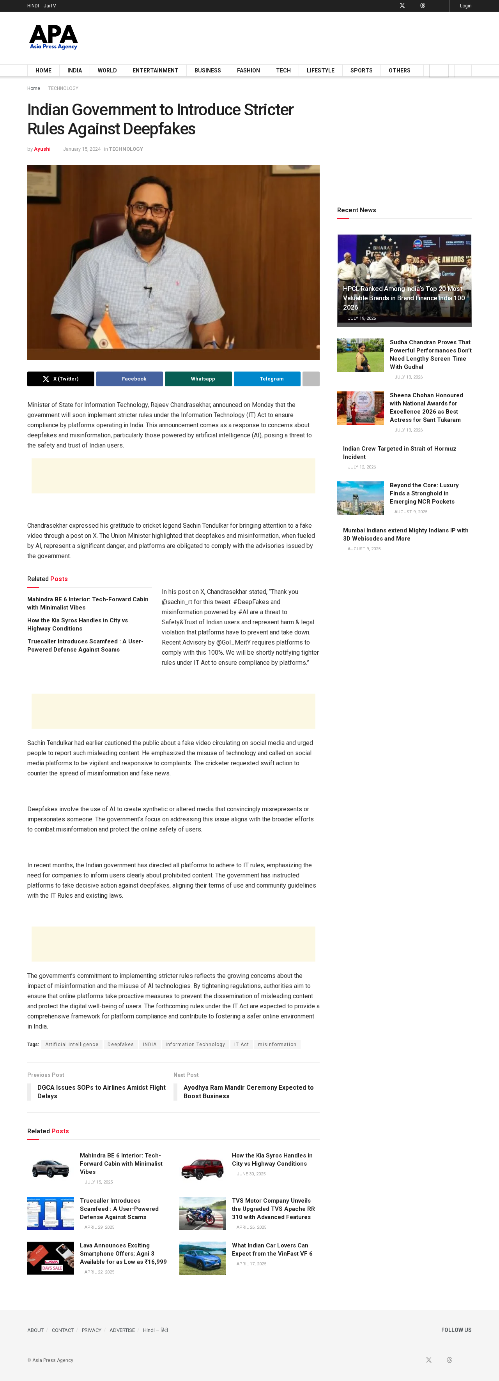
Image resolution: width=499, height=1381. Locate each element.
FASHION (248, 70)
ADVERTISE (122, 1330)
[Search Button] (463, 70)
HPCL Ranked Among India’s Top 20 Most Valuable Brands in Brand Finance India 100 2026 (404, 298)
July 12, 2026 (361, 467)
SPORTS (361, 70)
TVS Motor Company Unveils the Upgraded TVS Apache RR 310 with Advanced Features (273, 1209)
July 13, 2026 (408, 377)
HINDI (33, 6)
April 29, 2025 (98, 1227)
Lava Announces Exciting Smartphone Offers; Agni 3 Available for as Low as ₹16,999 (123, 1253)
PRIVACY (91, 1330)
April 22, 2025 (98, 1272)
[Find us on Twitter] (402, 6)
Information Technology (195, 1044)
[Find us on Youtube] (413, 6)
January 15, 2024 (82, 149)
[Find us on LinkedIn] (432, 6)
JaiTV (50, 6)
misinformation (277, 1044)
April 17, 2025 (250, 1264)
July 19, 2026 (361, 318)
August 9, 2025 (410, 511)
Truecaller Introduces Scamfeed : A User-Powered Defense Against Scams (119, 1209)
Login (465, 6)
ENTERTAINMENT (156, 70)
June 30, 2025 (250, 1174)
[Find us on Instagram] (442, 6)
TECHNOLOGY (63, 88)
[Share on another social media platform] (311, 379)
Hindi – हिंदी (155, 1330)
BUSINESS (208, 70)
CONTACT (63, 1330)
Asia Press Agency (52, 1360)
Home (33, 88)
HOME (43, 70)
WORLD (107, 70)
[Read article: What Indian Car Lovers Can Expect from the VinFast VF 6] (202, 1258)
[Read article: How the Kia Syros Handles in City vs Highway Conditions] (202, 1168)
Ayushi (42, 149)
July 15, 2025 (98, 1182)
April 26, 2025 (250, 1227)
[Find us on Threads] (422, 6)
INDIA (74, 70)
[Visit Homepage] (53, 38)
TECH (283, 70)
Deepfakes (121, 1044)
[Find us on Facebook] (392, 6)
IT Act (241, 1044)
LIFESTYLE (320, 70)
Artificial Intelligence (72, 1044)
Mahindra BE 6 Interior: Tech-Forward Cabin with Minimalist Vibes (121, 1163)
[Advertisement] (330, 36)
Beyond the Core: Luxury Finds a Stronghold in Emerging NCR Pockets (424, 493)
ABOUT (35, 1330)
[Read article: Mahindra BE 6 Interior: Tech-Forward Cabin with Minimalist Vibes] (50, 1168)
